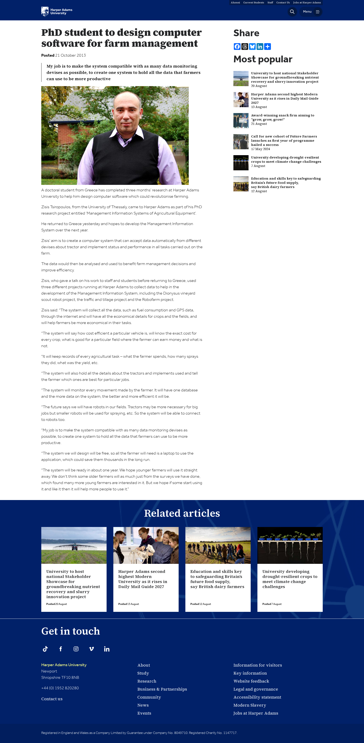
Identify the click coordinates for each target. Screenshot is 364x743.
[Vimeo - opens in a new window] (91, 649)
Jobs (307, 2)
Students (253, 2)
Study (143, 673)
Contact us (52, 699)
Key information (250, 673)
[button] (292, 12)
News (143, 705)
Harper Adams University (64, 665)
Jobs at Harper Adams (255, 713)
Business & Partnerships (162, 689)
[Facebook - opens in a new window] (61, 649)
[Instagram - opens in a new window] (76, 649)
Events (144, 713)
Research (146, 681)
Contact (283, 2)
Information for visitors (257, 665)
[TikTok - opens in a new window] (45, 649)
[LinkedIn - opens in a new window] (107, 649)
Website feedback (251, 681)
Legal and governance (255, 689)
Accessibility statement (257, 697)
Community (149, 697)
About (143, 665)
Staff (270, 2)
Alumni (235, 2)
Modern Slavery (249, 705)
